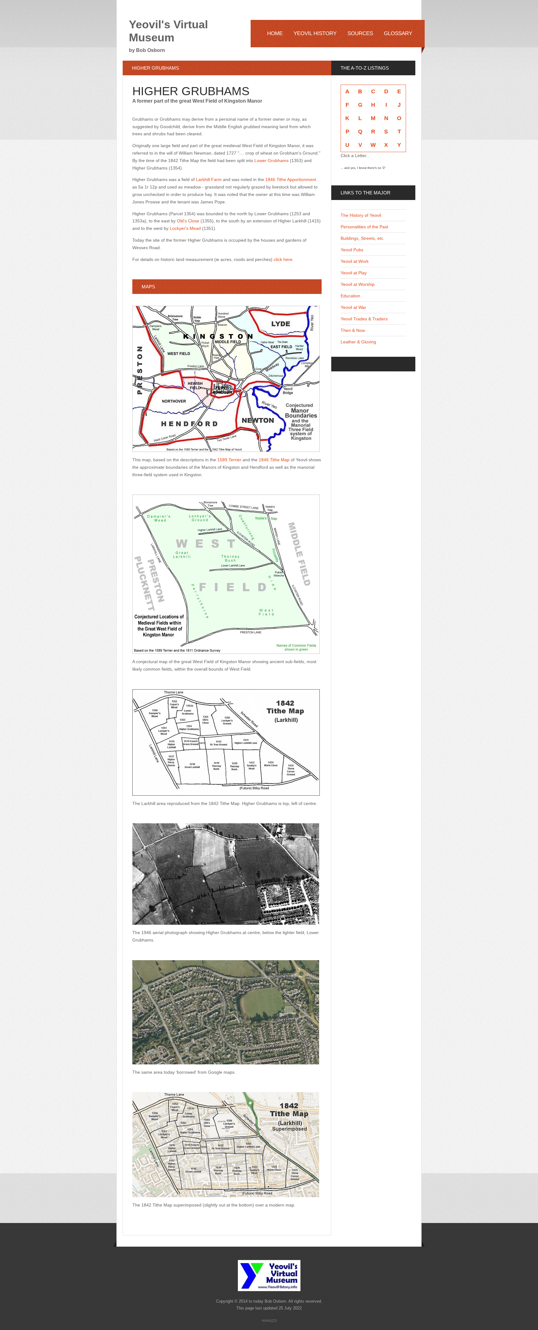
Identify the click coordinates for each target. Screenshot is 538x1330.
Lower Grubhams (271, 160)
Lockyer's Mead (185, 228)
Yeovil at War (353, 307)
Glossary (398, 33)
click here (283, 259)
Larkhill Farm (209, 179)
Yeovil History (315, 33)
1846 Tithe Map (274, 459)
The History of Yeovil (361, 215)
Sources (360, 33)
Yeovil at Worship (358, 284)
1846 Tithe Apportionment (290, 179)
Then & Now (353, 330)
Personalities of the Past (364, 226)
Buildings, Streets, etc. (363, 238)
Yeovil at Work (355, 261)
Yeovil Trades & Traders (364, 318)
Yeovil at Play (354, 272)
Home (275, 33)
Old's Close (188, 220)
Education (350, 295)
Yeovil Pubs (352, 249)
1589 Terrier (229, 459)
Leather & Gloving (358, 341)
